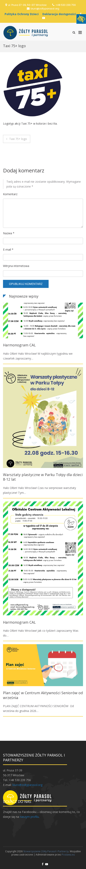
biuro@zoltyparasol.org (45, 8)
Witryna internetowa (16, 266)
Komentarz (10, 194)
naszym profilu (29, 817)
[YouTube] (43, 18)
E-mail (8, 249)
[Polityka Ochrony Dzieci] (23, 14)
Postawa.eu (68, 854)
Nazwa (8, 233)
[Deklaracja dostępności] (60, 14)
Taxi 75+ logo (18, 139)
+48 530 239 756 (65, 5)
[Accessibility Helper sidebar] (81, 19)
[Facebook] (42, 864)
